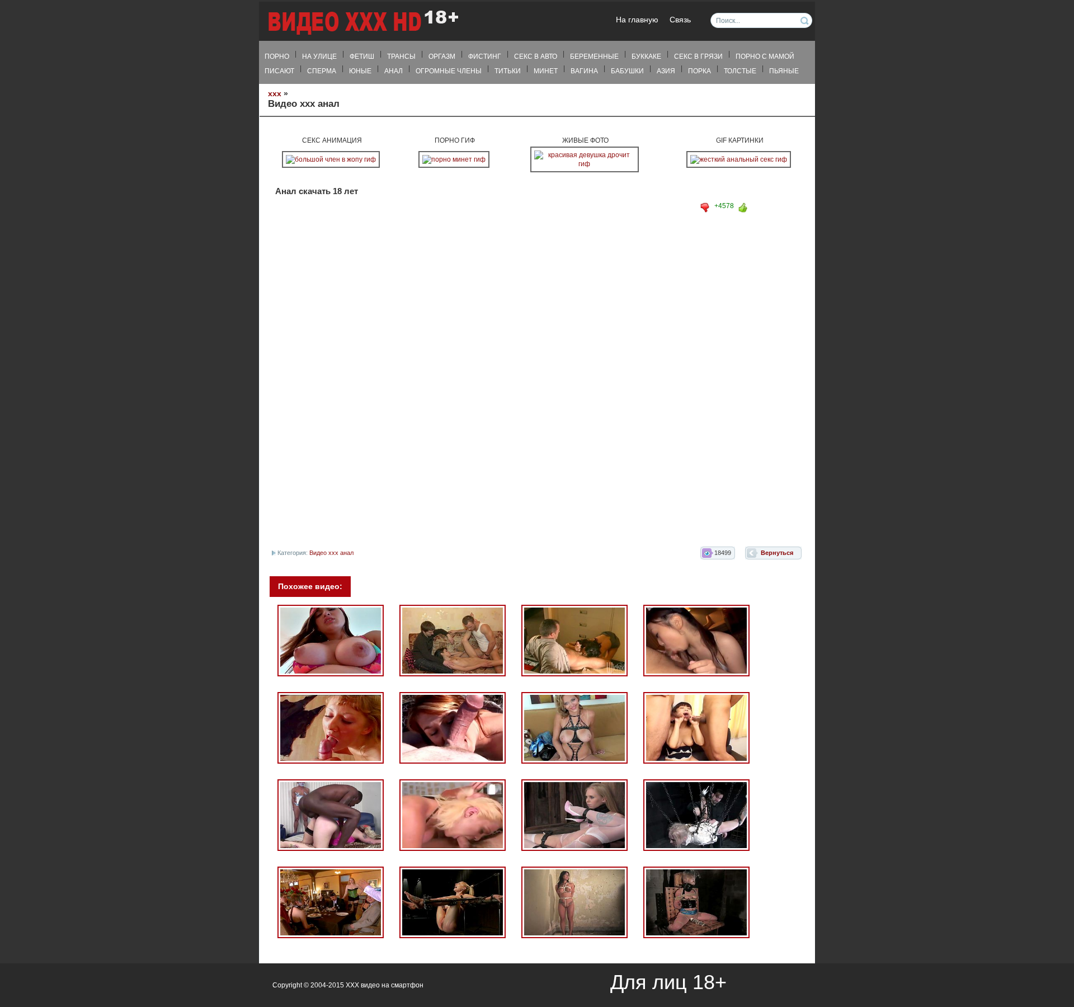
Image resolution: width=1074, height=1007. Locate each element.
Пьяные (784, 71)
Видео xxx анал (331, 552)
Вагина (584, 71)
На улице (319, 56)
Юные (360, 71)
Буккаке (646, 56)
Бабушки (627, 71)
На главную (637, 20)
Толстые (740, 71)
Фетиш (362, 56)
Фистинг (484, 56)
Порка (699, 71)
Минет (546, 71)
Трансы (401, 56)
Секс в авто (535, 56)
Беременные (594, 56)
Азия (666, 71)
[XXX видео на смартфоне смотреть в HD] (362, 22)
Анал (393, 71)
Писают (279, 71)
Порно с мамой (765, 56)
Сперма (321, 71)
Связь (680, 20)
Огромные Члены (449, 71)
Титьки (507, 71)
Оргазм (441, 56)
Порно (277, 56)
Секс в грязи (698, 56)
